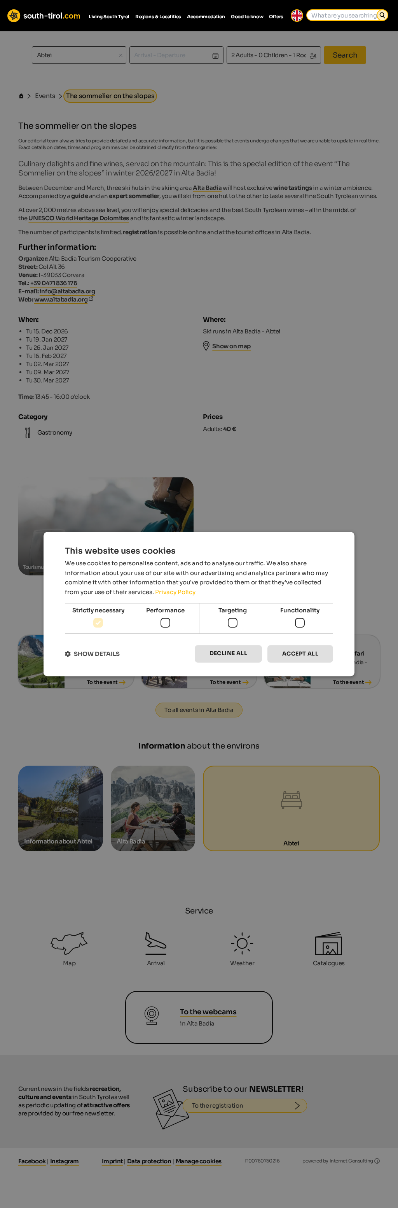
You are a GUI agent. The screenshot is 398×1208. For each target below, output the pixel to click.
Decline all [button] (228, 653)
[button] (92, 653)
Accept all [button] (300, 653)
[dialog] (199, 604)
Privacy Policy (175, 592)
